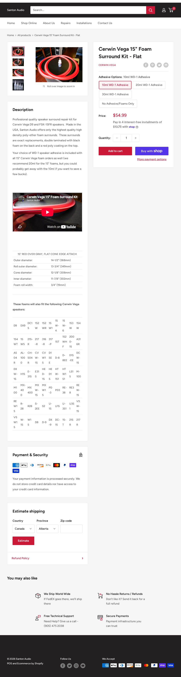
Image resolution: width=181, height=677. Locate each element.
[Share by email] (166, 64)
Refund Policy (20, 558)
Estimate (23, 540)
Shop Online (29, 23)
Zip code (66, 520)
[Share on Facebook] (145, 64)
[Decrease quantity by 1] (117, 138)
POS (9, 663)
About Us (49, 23)
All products (24, 35)
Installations (84, 23)
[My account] (164, 10)
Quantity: (105, 138)
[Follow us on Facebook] (62, 665)
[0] (171, 10)
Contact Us (105, 23)
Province (42, 520)
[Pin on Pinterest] (152, 64)
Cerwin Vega (107, 65)
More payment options (151, 159)
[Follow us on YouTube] (82, 665)
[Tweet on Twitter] (159, 64)
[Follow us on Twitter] (69, 665)
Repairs (65, 23)
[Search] (150, 10)
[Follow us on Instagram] (76, 665)
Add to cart (115, 151)
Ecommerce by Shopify (30, 663)
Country (18, 520)
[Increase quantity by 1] (135, 138)
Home (11, 23)
